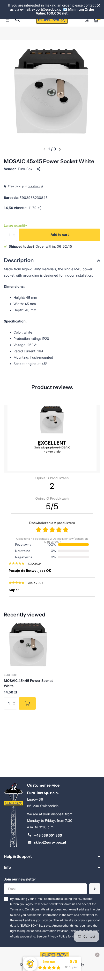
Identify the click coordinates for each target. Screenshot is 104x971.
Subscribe (94, 888)
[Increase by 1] (15, 230)
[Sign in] (87, 20)
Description (19, 260)
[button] (44, 149)
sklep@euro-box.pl (50, 842)
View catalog (8, 19)
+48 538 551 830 (48, 835)
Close (98, 5)
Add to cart (60, 234)
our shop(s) (35, 186)
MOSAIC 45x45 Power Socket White (28, 683)
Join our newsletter (20, 879)
